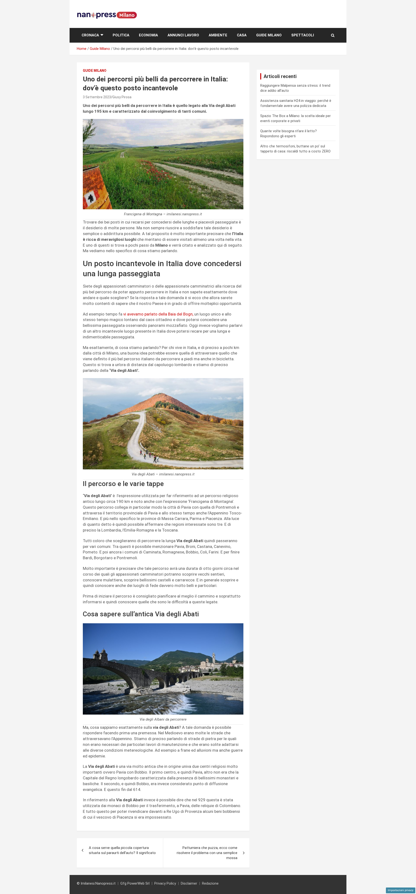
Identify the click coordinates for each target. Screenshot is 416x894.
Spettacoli (302, 35)
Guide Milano (269, 35)
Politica (121, 35)
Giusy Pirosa (121, 97)
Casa (242, 35)
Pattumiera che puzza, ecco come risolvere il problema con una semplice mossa (207, 853)
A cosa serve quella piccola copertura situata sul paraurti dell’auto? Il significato (122, 850)
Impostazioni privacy (400, 890)
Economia (148, 35)
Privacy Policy (165, 883)
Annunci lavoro (183, 35)
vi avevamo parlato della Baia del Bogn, (157, 314)
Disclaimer (189, 883)
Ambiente (218, 35)
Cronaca (90, 35)
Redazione (210, 883)
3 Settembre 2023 (97, 97)
